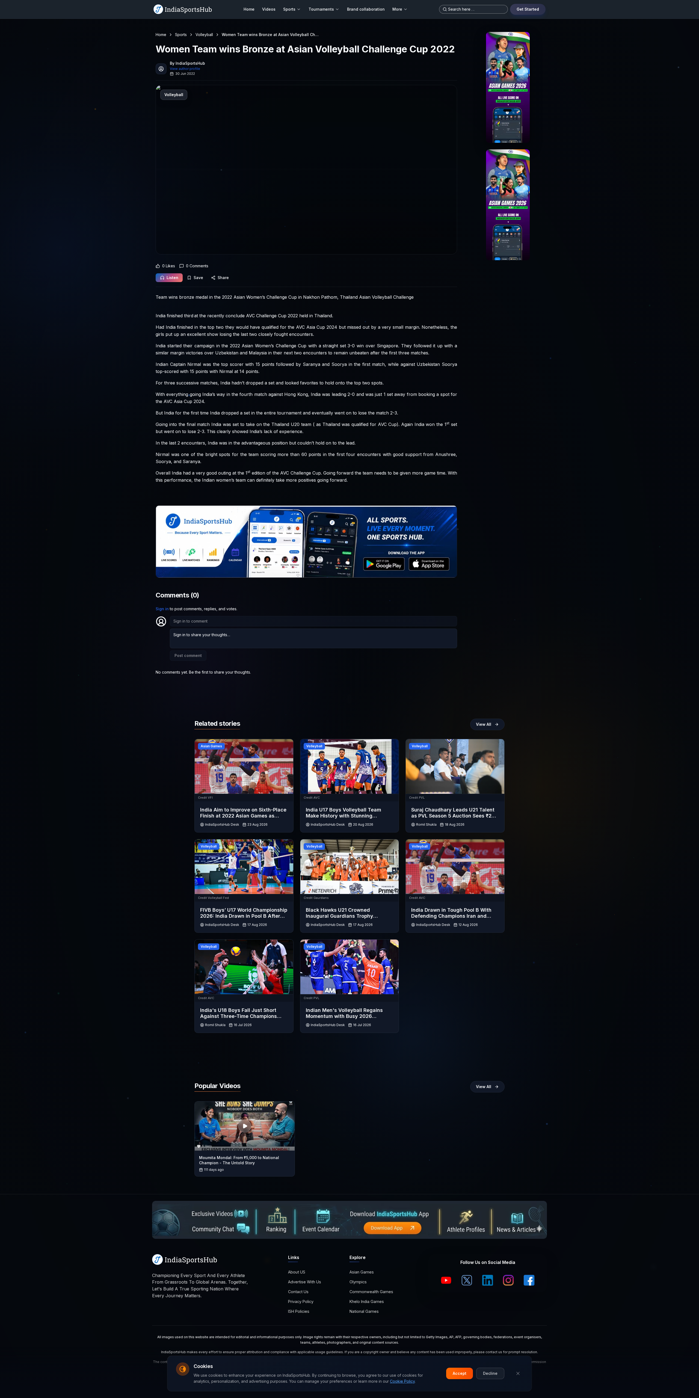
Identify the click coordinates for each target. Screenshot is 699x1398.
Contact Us (298, 1292)
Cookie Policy (402, 1381)
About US (296, 1272)
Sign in (162, 608)
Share (223, 277)
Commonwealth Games (371, 1292)
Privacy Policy (300, 1301)
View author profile (185, 69)
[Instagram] (508, 1280)
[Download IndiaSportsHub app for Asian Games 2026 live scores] (508, 204)
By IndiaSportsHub (187, 63)
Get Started (528, 9)
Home (249, 9)
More (397, 9)
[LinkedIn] (487, 1280)
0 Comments (197, 265)
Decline (490, 1373)
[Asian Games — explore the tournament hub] (508, 87)
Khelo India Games (367, 1301)
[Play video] (244, 1126)
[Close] (518, 1373)
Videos (269, 9)
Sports (289, 9)
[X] (466, 1280)
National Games (364, 1311)
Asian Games (362, 1272)
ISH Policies (298, 1311)
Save (198, 277)
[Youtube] (446, 1280)
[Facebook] (529, 1280)
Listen (172, 277)
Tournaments (321, 9)
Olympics (358, 1282)
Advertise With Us (304, 1282)
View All (483, 724)
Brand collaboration (366, 9)
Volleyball (204, 34)
